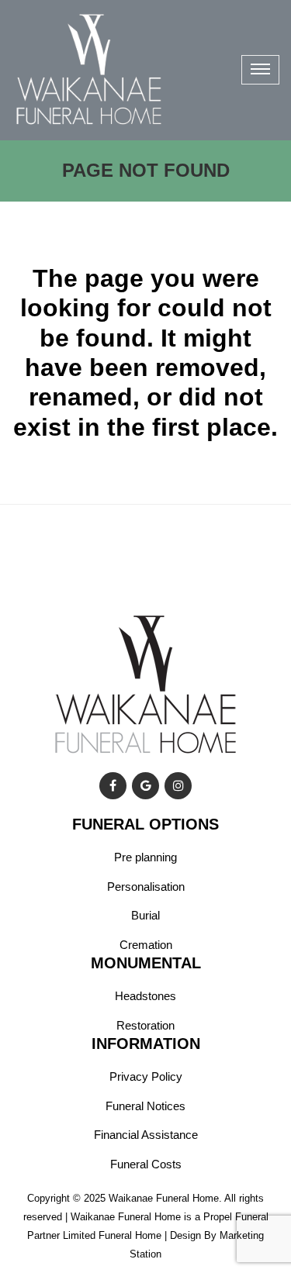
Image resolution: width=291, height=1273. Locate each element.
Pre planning (145, 857)
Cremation (146, 944)
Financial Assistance (146, 1134)
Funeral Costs (146, 1164)
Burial (145, 915)
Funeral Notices (145, 1106)
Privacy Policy (145, 1076)
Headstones (145, 995)
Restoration (145, 1025)
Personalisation (146, 886)
